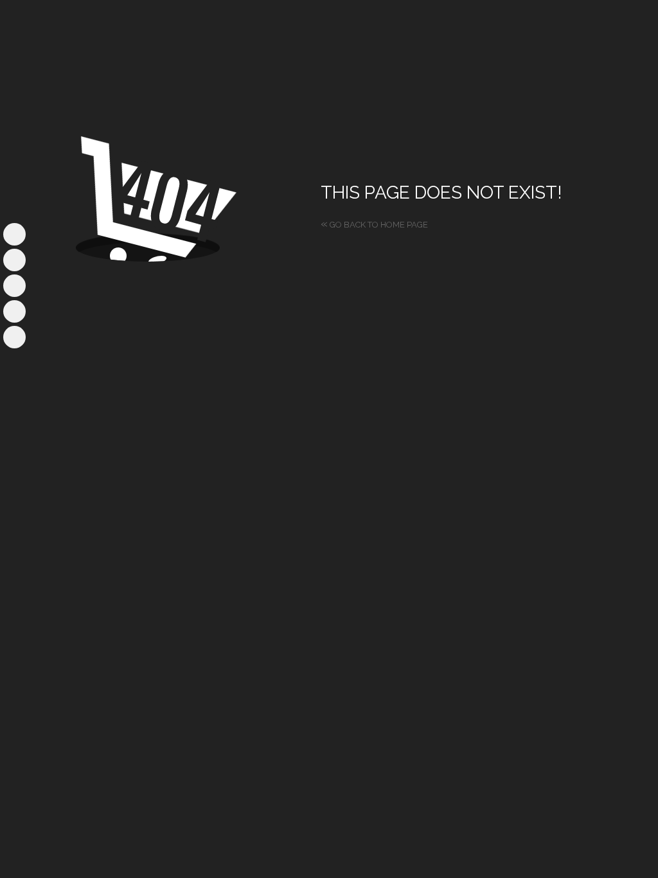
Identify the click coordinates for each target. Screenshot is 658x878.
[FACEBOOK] (14, 234)
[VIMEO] (14, 311)
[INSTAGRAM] (14, 260)
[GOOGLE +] (14, 337)
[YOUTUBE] (14, 285)
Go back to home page (374, 224)
